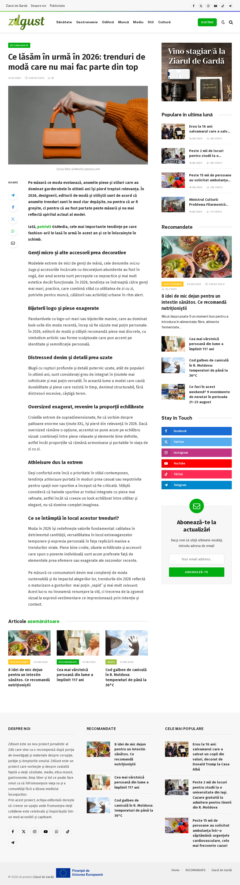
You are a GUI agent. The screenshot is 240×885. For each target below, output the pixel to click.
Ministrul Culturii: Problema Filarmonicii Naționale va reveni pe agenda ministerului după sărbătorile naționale (208, 202)
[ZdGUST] (26, 22)
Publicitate (57, 6)
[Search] (230, 22)
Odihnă (108, 22)
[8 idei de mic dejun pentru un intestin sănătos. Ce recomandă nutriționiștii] (29, 643)
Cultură (164, 22)
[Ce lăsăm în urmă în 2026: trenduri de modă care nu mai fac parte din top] (78, 125)
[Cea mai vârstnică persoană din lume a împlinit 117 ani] (78, 643)
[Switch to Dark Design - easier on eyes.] (223, 22)
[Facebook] (13, 207)
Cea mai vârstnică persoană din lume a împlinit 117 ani (75, 675)
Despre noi (38, 6)
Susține (207, 22)
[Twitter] (13, 219)
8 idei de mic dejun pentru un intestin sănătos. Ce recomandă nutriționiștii (29, 677)
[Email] (13, 243)
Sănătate (64, 22)
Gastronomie (87, 22)
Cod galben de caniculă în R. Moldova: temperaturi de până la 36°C (126, 677)
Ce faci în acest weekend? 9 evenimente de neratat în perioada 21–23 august (209, 394)
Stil (151, 22)
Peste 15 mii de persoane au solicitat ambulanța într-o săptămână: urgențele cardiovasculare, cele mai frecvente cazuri (210, 178)
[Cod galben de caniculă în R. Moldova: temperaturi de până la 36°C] (126, 643)
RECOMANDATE (19, 45)
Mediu (138, 22)
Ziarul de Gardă (16, 6)
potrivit (44, 226)
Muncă (123, 22)
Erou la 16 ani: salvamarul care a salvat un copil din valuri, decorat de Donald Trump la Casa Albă (210, 129)
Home (175, 870)
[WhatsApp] (13, 231)
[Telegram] (13, 195)
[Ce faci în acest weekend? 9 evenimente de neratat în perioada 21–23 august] (173, 392)
